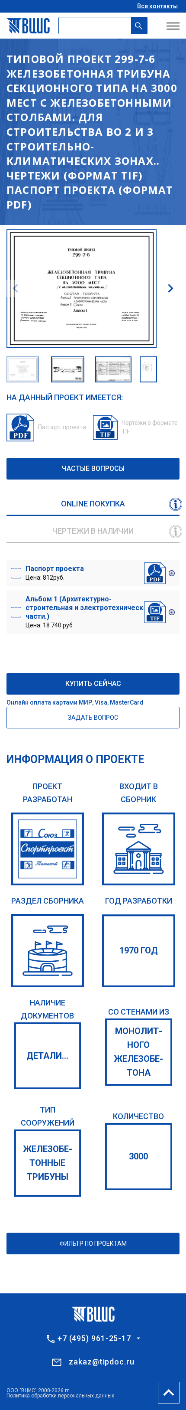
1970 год (138, 950)
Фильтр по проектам (93, 1243)
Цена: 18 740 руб (88, 612)
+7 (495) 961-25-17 (94, 1338)
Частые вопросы (93, 468)
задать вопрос (93, 717)
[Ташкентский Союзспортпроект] (47, 849)
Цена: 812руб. (55, 573)
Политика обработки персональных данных (60, 1396)
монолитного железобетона (138, 1052)
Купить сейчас (93, 683)
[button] (170, 288)
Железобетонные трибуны (47, 1163)
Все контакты (157, 6)
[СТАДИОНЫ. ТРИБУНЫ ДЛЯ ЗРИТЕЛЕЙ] (47, 950)
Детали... (47, 1056)
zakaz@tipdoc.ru (102, 1361)
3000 (138, 1156)
